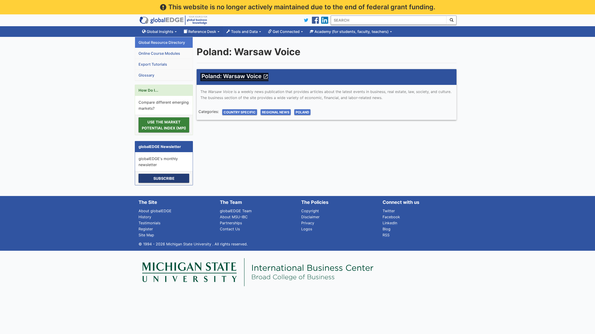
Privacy (307, 223)
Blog (386, 229)
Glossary (146, 75)
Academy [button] (351, 31)
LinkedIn (390, 223)
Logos (306, 229)
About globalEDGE (155, 211)
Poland (302, 112)
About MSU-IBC (234, 217)
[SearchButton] (451, 20)
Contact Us (230, 229)
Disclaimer (310, 217)
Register (146, 229)
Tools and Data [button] (244, 31)
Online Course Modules (159, 53)
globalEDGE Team (236, 211)
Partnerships (231, 223)
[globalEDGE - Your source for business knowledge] (173, 20)
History (145, 217)
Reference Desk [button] (202, 31)
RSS (386, 235)
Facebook (391, 217)
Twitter (389, 211)
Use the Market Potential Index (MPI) (164, 125)
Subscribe (164, 178)
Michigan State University (189, 244)
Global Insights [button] (160, 31)
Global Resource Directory (162, 42)
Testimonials (149, 223)
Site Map (146, 235)
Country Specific (240, 112)
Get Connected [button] (286, 31)
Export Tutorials (153, 64)
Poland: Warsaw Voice (235, 76)
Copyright (310, 211)
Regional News (275, 112)
